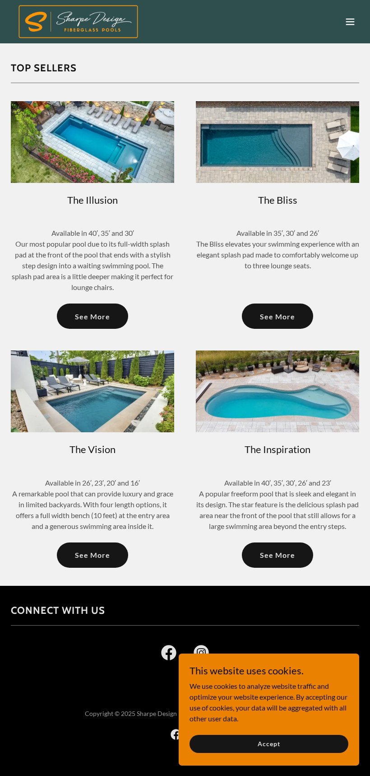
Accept (269, 744)
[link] (78, 22)
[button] (350, 22)
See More (92, 316)
